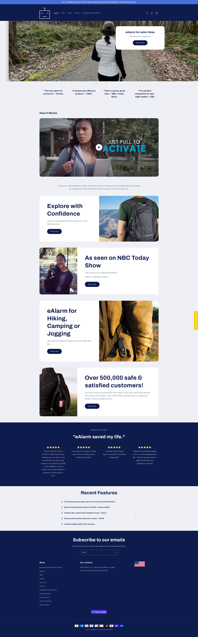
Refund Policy (44, 605)
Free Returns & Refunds (48, 590)
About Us (42, 582)
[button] (147, 13)
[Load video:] (99, 147)
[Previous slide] (92, 83)
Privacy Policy (44, 597)
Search (42, 571)
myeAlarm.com (95, 629)
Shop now (51, 56)
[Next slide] (101, 83)
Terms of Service (45, 601)
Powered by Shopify (106, 629)
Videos (41, 579)
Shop (41, 575)
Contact (42, 586)
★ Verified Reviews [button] (196, 320)
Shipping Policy (45, 594)
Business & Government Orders (50, 567)
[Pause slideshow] (106, 83)
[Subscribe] (116, 552)
